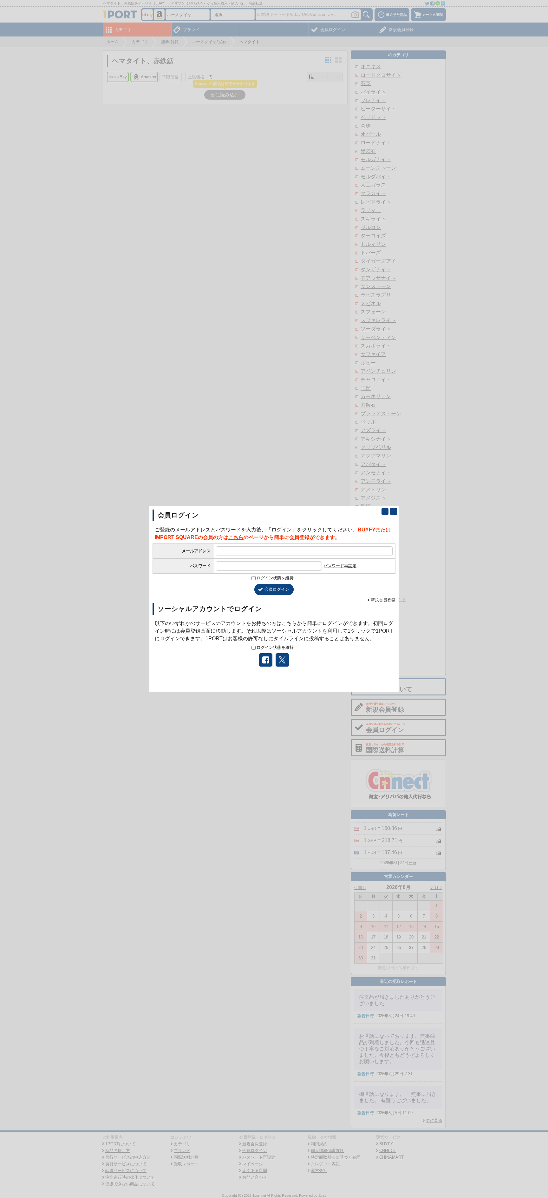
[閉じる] (393, 511)
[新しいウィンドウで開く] (385, 511)
